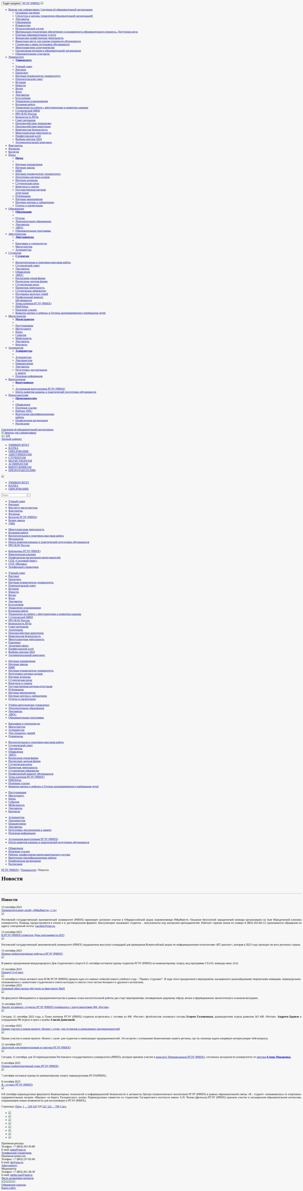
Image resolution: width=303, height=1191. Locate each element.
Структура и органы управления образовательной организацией (54, 15)
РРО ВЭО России (26, 113)
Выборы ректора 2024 (28, 139)
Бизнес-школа (16, 520)
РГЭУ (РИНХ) (31, 3)
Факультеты (15, 145)
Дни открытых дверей (21, 733)
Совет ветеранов (25, 120)
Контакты (21, 344)
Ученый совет (23, 66)
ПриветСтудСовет (12, 972)
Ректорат (20, 69)
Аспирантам (15, 347)
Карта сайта (8, 1187)
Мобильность (23, 338)
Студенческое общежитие (30, 290)
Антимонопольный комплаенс (33, 142)
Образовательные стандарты (32, 53)
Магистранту (23, 328)
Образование (23, 22)
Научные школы (25, 167)
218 (30, 1106)
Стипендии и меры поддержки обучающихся (42, 44)
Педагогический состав (29, 28)
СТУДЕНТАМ (17, 457)
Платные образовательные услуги (35, 34)
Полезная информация (28, 376)
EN (8, 435)
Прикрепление (24, 363)
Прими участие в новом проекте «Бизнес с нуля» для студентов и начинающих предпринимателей (60, 1028)
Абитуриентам (17, 233)
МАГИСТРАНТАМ (20, 460)
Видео (19, 88)
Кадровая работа (25, 104)
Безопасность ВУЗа (26, 117)
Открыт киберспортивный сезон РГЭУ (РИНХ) (30, 1066)
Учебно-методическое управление (28, 704)
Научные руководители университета (37, 75)
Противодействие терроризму (33, 123)
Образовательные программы (33, 230)
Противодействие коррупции (33, 126)
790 (57, 1106)
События (20, 335)
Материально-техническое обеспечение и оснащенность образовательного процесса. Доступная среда (76, 31)
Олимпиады (15, 736)
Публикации (23, 196)
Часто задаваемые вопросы (17, 1178)
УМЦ (11, 523)
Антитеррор (15, 629)
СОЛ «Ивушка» (17, 563)
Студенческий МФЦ (27, 110)
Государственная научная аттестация (30, 686)
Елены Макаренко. (279, 1056)
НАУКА (13, 448)
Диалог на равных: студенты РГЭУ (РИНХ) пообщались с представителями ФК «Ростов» (55, 1007)
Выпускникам (16, 379)
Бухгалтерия (22, 98)
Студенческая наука (27, 183)
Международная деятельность (33, 132)
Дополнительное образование (33, 221)
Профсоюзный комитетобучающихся (29, 299)
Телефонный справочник (23, 566)
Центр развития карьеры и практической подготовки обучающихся (55, 391)
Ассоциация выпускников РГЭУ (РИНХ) (40, 388)
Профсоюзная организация (31, 420)
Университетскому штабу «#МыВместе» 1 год (28, 910)
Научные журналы (26, 180)
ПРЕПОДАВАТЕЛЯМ (21, 470)
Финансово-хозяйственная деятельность (39, 38)
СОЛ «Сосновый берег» (22, 560)
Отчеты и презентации (29, 205)
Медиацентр (15, 538)
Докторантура (23, 360)
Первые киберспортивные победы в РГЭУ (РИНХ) (32, 953)
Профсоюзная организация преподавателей (34, 557)
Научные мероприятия (28, 199)
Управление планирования (31, 101)
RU (3, 435)
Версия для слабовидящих (24, 9)
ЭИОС (19, 227)
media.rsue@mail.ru (21, 1174)
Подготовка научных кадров (32, 177)
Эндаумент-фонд (18, 645)
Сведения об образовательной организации (67, 9)
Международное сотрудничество (35, 47)
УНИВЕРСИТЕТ (18, 444)
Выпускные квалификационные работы (32, 857)
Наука (12, 154)
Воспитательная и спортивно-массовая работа (43, 262)
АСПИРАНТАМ (18, 463)
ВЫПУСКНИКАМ (19, 467)
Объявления (22, 271)
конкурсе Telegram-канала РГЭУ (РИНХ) (180, 1056)
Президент (21, 72)
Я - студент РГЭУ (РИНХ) (17, 1084)
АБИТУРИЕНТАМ (20, 454)
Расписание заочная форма (31, 281)
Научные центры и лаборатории (34, 202)
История (20, 82)
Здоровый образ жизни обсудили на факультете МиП (33, 988)
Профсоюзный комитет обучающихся (30, 773)
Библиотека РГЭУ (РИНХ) (24, 551)
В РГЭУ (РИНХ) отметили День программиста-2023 (32, 935)
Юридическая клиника (22, 554)
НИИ (18, 170)
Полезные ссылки (26, 309)
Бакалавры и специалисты (31, 243)
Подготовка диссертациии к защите (29, 829)
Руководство (23, 25)
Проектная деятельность (30, 287)
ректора (262, 1056)
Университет (16, 56)
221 (44, 1106)
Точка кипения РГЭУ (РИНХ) (33, 303)
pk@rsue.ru (16, 1162)
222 (49, 1106)
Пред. (18, 1106)
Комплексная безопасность (31, 129)
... (26, 1106)
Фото (18, 91)
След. (63, 1106)
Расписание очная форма (30, 278)
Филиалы (14, 148)
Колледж (13, 151)
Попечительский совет (29, 79)
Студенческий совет (27, 265)
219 (35, 1106)
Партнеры (14, 642)
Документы (22, 19)
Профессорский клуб (28, 135)
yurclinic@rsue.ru (45, 925)
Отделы (20, 218)
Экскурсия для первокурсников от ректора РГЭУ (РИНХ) (36, 1047)
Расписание (22, 423)
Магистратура (23, 246)
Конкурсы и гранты (27, 186)
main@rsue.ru (18, 1149)
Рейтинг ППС (23, 410)
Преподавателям (18, 395)
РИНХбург (22, 306)
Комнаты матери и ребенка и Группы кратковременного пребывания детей (60, 312)
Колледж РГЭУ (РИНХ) (22, 517)
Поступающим (24, 325)
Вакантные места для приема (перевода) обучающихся (48, 41)
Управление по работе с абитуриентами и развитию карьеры (51, 107)
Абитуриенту (9, 1165)
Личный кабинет (11, 438)
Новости (20, 85)
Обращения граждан (13, 1184)
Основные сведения (27, 12)
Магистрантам (17, 316)
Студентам (14, 252)
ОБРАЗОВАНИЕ (18, 451)
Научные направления (28, 164)
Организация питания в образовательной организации (48, 50)
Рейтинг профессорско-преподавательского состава (39, 854)
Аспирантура (23, 249)
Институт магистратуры (23, 507)
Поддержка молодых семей (31, 293)
